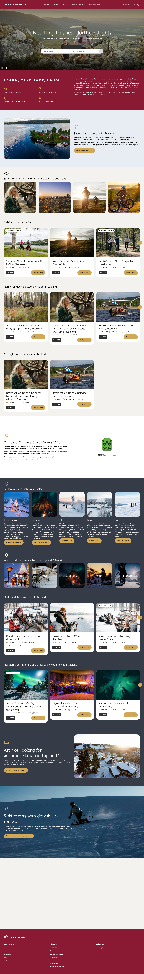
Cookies (52, 960)
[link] (101, 51)
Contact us (53, 951)
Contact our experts (57, 954)
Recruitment (54, 957)
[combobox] (55, 51)
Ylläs (5, 957)
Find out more (38, 272)
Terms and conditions (57, 966)
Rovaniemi (7, 948)
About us (53, 944)
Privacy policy (55, 963)
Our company (54, 948)
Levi (5, 960)
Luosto (6, 951)
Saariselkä (7, 954)
